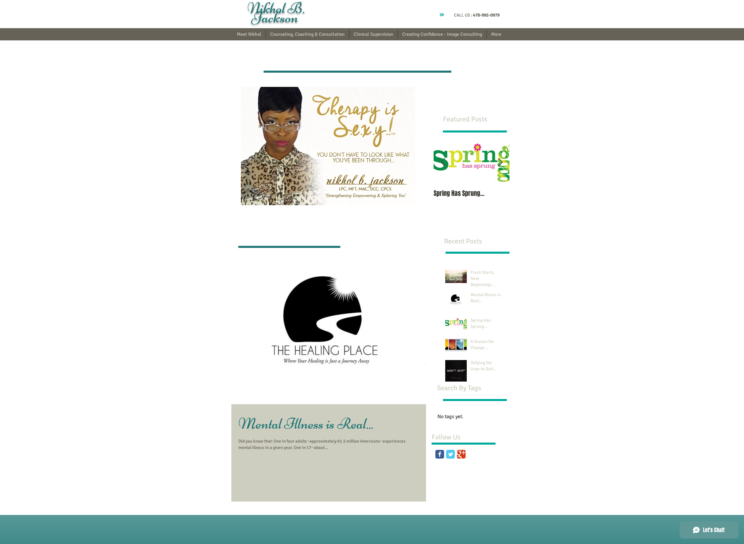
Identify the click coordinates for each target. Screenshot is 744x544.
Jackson (276, 17)
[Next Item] (500, 162)
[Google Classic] (461, 454)
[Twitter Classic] (450, 454)
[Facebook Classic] (439, 454)
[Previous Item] (443, 162)
